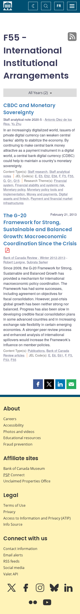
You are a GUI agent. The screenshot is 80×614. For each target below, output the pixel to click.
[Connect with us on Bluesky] (55, 590)
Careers (9, 418)
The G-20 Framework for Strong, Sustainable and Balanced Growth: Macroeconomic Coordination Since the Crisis (40, 229)
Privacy (9, 511)
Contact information (20, 548)
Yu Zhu (16, 124)
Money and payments (42, 194)
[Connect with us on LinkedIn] (68, 590)
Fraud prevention (17, 444)
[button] (38, 384)
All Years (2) (38, 92)
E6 (54, 355)
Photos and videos (18, 431)
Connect (14, 474)
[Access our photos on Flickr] (33, 605)
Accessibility (13, 425)
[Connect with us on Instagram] (40, 590)
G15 (17, 180)
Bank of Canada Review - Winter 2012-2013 (34, 257)
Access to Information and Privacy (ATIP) (37, 518)
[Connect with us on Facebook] (26, 590)
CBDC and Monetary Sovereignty (29, 109)
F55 (70, 176)
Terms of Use (14, 505)
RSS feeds (11, 561)
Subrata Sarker (37, 262)
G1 (10, 180)
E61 (60, 355)
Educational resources (22, 437)
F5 (64, 176)
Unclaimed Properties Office (26, 481)
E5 (40, 176)
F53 (6, 359)
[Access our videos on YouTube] (47, 605)
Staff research (38, 171)
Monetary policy (14, 189)
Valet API (10, 574)
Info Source (12, 524)
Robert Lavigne (14, 262)
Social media (13, 567)
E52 (47, 176)
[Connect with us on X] (12, 590)
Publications (36, 350)
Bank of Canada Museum (24, 468)
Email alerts (13, 555)
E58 (54, 176)
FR (59, 5)
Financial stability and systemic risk (39, 185)
